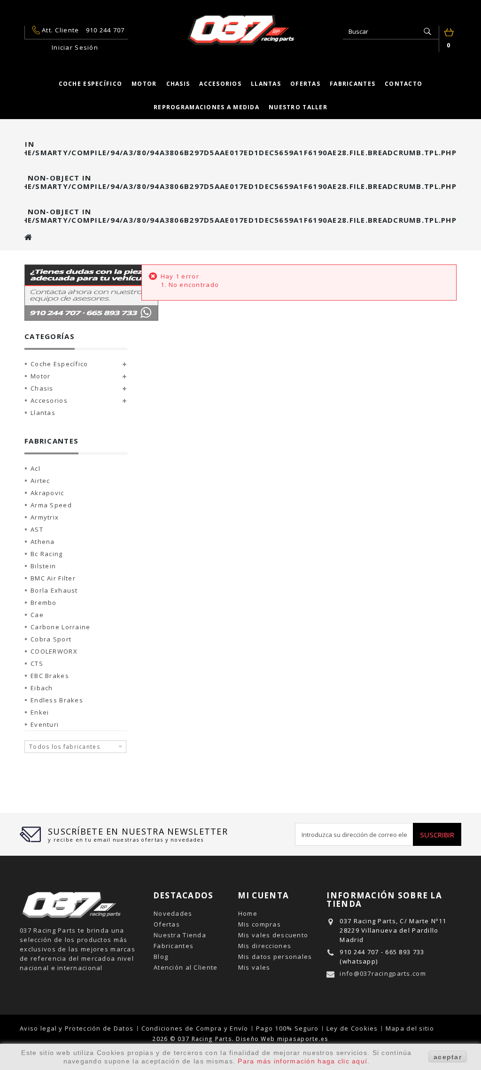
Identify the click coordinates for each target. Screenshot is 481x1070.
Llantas (266, 84)
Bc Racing (47, 554)
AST (37, 529)
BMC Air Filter (53, 578)
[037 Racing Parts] (240, 30)
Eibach (42, 688)
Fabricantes (352, 84)
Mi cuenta (263, 895)
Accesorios (220, 84)
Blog (161, 956)
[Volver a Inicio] (28, 237)
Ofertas (305, 84)
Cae (37, 614)
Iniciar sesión (75, 47)
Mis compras (259, 924)
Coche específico (90, 84)
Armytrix (45, 517)
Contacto (403, 84)
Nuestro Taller (298, 107)
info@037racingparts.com (383, 973)
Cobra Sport (51, 639)
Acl (35, 468)
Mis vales (254, 967)
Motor (144, 84)
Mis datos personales (275, 956)
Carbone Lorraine (60, 627)
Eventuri (45, 724)
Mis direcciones (264, 946)
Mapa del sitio (410, 1028)
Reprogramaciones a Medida (206, 107)
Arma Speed (51, 505)
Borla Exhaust (54, 590)
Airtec (40, 480)
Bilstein (43, 566)
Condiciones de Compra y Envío (195, 1028)
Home (247, 913)
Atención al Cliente (185, 967)
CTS (37, 663)
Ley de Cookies (353, 1028)
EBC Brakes (50, 675)
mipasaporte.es (303, 1039)
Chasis (178, 84)
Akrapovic (47, 493)
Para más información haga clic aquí (302, 1061)
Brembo (44, 602)
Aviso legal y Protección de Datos (78, 1028)
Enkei (40, 712)
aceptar (448, 1057)
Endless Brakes (57, 700)
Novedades (173, 913)
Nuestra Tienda (180, 935)
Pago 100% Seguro (288, 1028)
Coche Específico (59, 364)
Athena (43, 541)
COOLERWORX (54, 651)
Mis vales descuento (273, 935)
